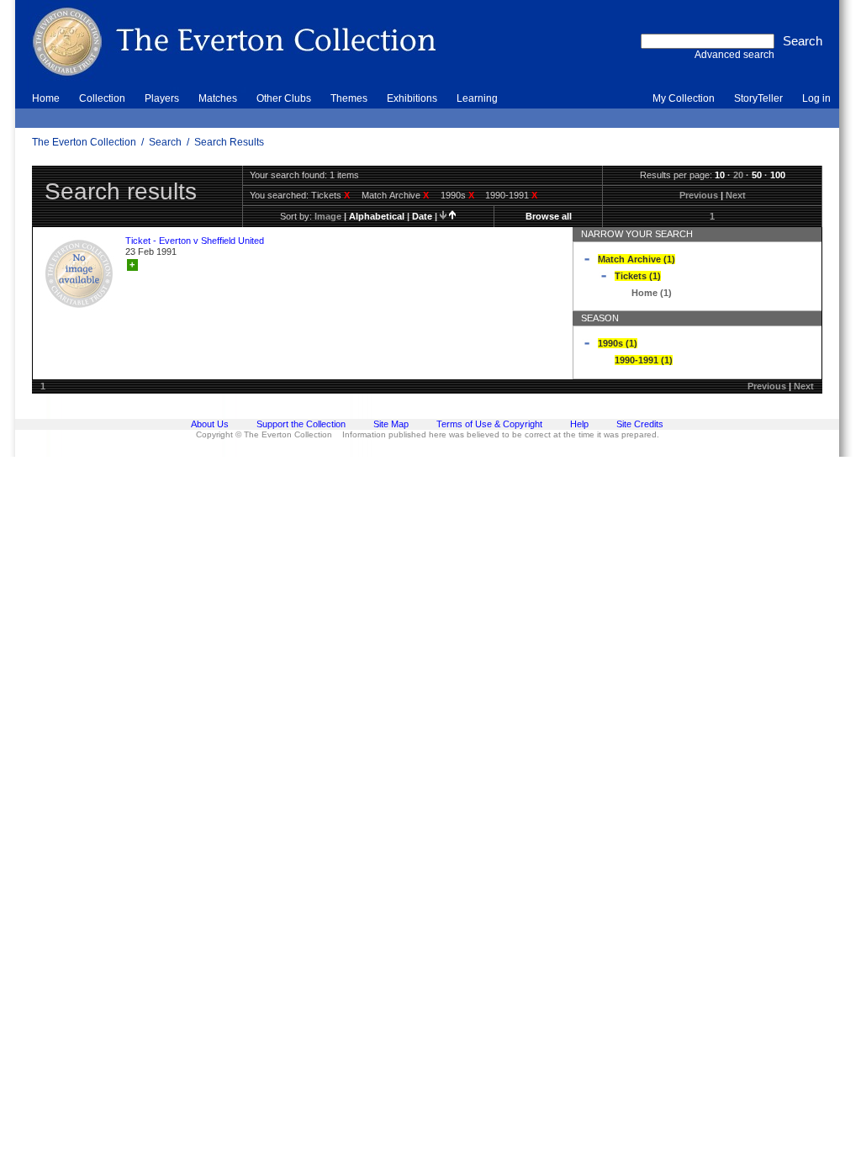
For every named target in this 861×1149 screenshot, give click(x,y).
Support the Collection (301, 424)
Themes (348, 98)
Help (579, 424)
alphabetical (376, 216)
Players (162, 98)
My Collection (683, 98)
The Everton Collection (84, 142)
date (422, 216)
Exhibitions (412, 98)
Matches (217, 98)
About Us (210, 424)
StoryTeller (758, 98)
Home (46, 98)
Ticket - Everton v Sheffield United (194, 241)
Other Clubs (283, 98)
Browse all (549, 216)
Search (165, 142)
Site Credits (639, 424)
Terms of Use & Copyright (489, 424)
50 (757, 175)
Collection (102, 98)
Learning (477, 98)
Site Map (391, 424)
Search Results (229, 142)
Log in (816, 98)
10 (720, 175)
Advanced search (734, 55)
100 (777, 175)
